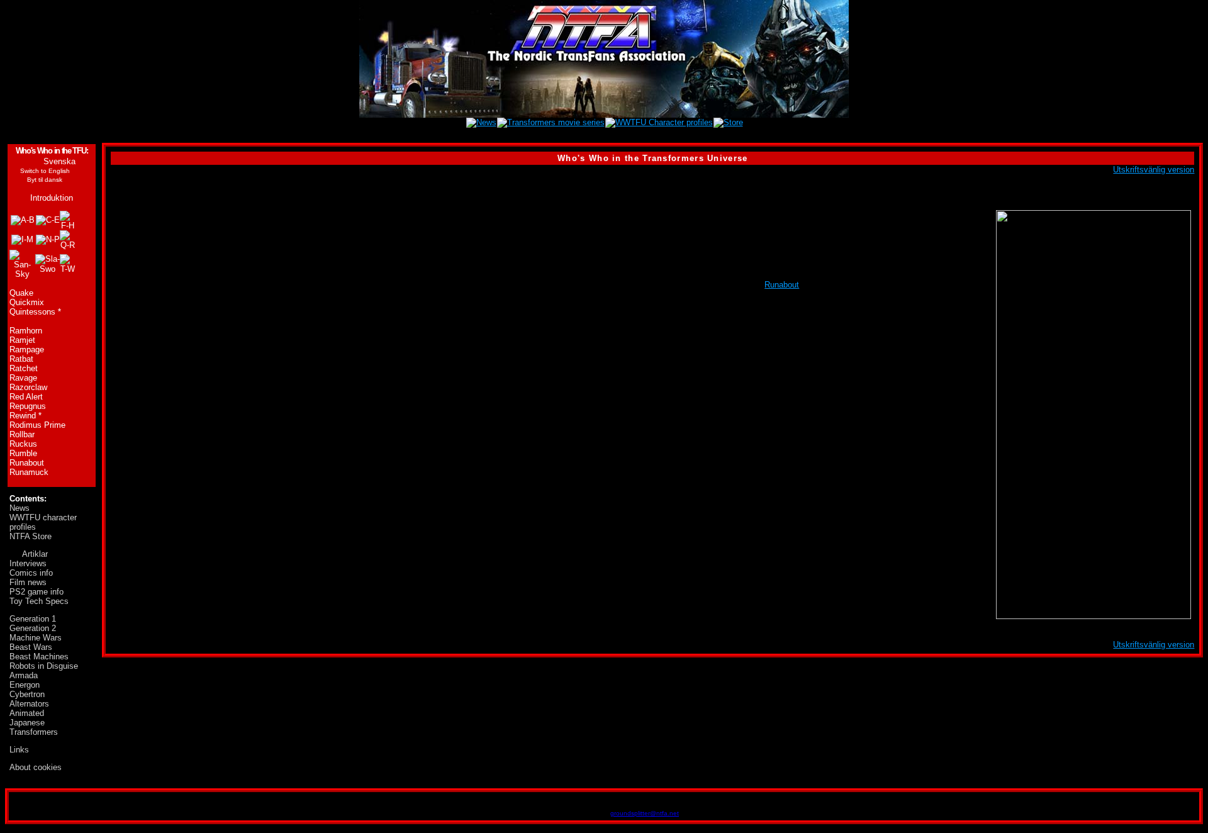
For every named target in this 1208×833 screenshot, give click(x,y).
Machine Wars (35, 637)
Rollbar (22, 434)
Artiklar (35, 554)
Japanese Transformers (33, 727)
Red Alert (26, 396)
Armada (23, 675)
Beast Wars (30, 647)
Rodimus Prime (37, 425)
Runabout (26, 462)
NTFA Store (30, 536)
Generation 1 (32, 618)
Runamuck (28, 472)
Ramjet (22, 340)
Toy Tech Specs (39, 601)
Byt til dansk (44, 179)
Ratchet (23, 368)
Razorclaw (28, 387)
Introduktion (51, 198)
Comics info (31, 573)
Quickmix (26, 302)
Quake (21, 293)
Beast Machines (39, 656)
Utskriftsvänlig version (1153, 169)
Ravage (23, 378)
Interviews (28, 563)
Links (19, 749)
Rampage (26, 349)
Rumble (23, 453)
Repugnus (27, 406)
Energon (24, 685)
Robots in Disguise (43, 666)
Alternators (29, 703)
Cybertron (27, 694)
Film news (28, 582)
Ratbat (21, 359)
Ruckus (23, 444)
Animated (26, 713)
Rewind (22, 415)
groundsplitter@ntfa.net (644, 813)
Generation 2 (32, 628)
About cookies (35, 767)
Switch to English (45, 170)
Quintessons (32, 311)
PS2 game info (36, 591)
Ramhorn (25, 330)
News (19, 508)
